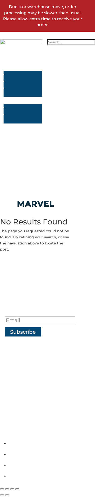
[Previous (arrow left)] (2, 495)
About (42, 357)
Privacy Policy (43, 376)
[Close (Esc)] (17, 489)
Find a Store (43, 367)
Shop (43, 348)
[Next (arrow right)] (7, 495)
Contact (42, 394)
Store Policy (43, 385)
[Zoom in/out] (2, 489)
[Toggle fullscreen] (7, 489)
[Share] (12, 489)
